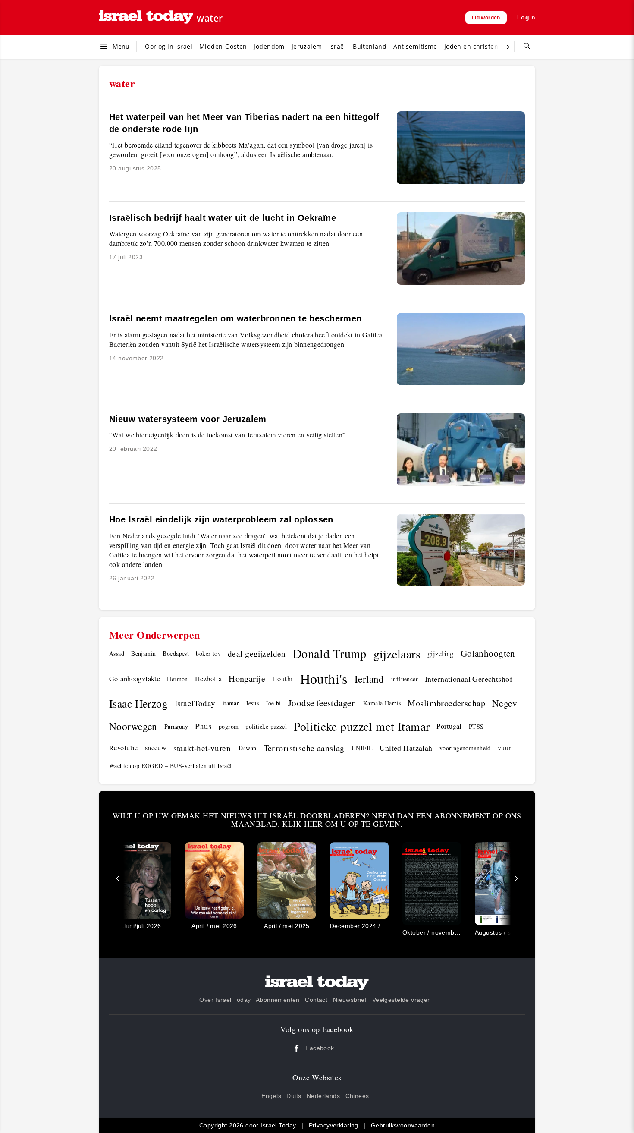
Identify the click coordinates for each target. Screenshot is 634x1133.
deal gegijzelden (257, 653)
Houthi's (324, 678)
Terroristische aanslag (304, 748)
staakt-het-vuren (202, 748)
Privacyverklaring (333, 1125)
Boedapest (176, 653)
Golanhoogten (488, 653)
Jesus (252, 703)
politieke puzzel (266, 726)
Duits (293, 1095)
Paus (203, 726)
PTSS (476, 726)
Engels (271, 1095)
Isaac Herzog (138, 703)
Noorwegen (133, 726)
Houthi (282, 678)
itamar (231, 703)
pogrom (229, 726)
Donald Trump (330, 653)
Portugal (448, 726)
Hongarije (247, 678)
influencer (404, 679)
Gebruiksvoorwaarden (403, 1125)
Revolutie (123, 747)
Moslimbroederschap (446, 703)
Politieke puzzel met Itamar (362, 726)
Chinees (357, 1095)
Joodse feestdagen (322, 703)
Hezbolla (208, 678)
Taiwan (247, 748)
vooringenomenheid (465, 748)
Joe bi (273, 703)
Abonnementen (278, 999)
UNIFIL (362, 748)
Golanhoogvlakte (134, 678)
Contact (316, 999)
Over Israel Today (225, 999)
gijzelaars (397, 653)
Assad (116, 653)
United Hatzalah (406, 748)
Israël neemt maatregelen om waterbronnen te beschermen (235, 318)
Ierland (369, 678)
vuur (504, 747)
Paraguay (176, 726)
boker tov (208, 653)
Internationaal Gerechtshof (468, 679)
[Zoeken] (523, 47)
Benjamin (143, 653)
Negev (504, 703)
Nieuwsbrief (350, 999)
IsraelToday (195, 703)
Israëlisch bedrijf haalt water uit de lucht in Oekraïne (222, 218)
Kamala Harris (382, 703)
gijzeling (440, 653)
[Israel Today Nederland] (146, 17)
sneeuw (156, 747)
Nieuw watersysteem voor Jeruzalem (188, 419)
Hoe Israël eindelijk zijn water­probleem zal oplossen (221, 519)
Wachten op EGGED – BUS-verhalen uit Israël (170, 766)
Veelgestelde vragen (401, 999)
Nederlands (323, 1095)
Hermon (177, 679)
